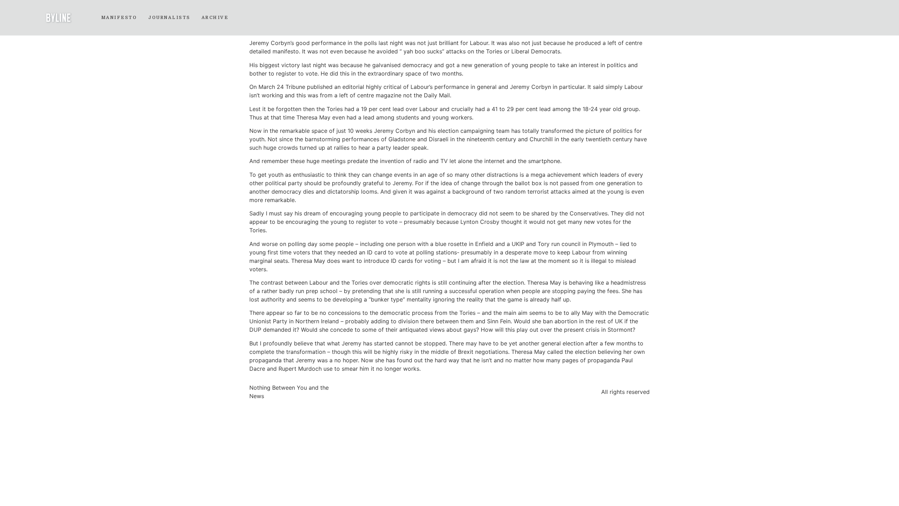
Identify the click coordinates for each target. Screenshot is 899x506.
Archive (215, 17)
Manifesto (119, 17)
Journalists (169, 17)
